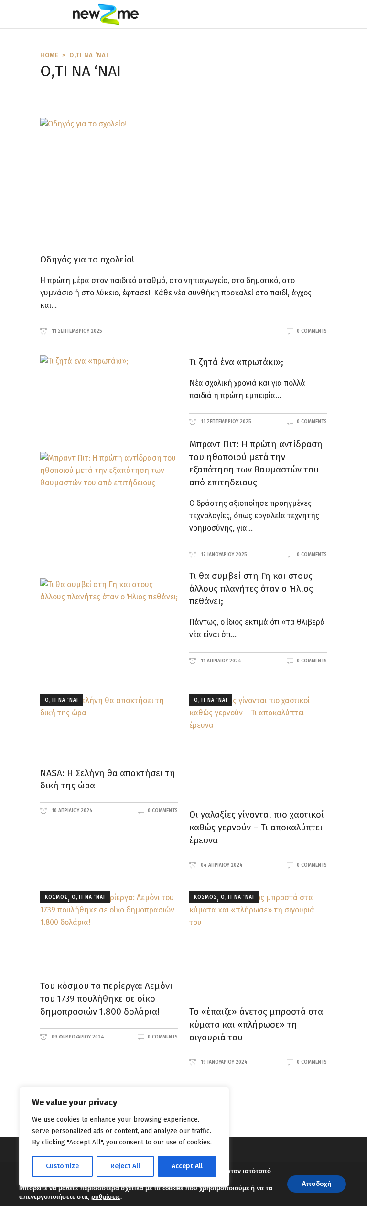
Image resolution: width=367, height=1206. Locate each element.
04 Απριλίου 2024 (221, 865)
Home (49, 55)
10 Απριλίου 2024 (71, 811)
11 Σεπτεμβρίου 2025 (76, 331)
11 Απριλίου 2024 (220, 661)
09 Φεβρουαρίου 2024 (77, 1037)
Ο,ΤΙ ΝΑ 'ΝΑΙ (61, 700)
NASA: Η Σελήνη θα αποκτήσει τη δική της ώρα (107, 779)
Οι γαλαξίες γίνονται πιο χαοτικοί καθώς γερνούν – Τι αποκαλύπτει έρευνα (256, 827)
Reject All (125, 1166)
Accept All (187, 1166)
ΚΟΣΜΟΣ (56, 897)
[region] (124, 1137)
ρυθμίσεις (105, 1197)
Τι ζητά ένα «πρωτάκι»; (236, 362)
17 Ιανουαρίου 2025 (223, 554)
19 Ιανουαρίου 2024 (223, 1062)
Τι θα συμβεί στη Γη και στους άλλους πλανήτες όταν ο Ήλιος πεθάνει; (251, 588)
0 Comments (312, 331)
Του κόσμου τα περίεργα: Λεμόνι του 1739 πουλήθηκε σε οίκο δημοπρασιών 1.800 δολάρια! (106, 998)
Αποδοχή (317, 1183)
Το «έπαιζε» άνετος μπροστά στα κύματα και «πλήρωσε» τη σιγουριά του (256, 1024)
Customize (62, 1166)
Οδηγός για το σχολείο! (87, 259)
